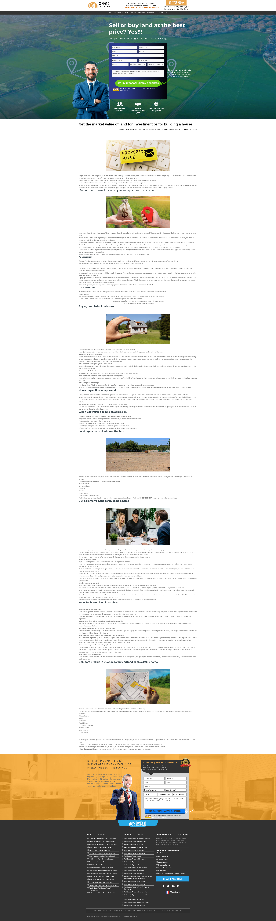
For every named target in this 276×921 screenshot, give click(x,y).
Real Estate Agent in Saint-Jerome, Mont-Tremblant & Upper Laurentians (138, 877)
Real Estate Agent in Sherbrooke (135, 841)
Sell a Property (116, 12)
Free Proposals (163, 856)
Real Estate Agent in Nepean (133, 865)
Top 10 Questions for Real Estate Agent (103, 870)
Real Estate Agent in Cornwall (134, 870)
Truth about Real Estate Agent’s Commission (100, 889)
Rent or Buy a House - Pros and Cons (101, 850)
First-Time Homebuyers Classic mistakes (103, 844)
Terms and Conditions (159, 817)
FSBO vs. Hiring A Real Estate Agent (101, 876)
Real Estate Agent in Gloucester (135, 859)
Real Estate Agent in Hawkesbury (135, 868)
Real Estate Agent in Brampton (134, 905)
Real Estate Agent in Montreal (134, 850)
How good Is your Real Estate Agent (101, 879)
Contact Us (162, 12)
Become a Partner (164, 865)
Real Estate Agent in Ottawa (133, 844)
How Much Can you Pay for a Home (101, 862)
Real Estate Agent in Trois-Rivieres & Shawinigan (136, 888)
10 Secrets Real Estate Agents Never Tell (103, 885)
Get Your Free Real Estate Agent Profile (171, 873)
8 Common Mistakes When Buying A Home (103, 893)
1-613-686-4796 (181, 6)
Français (175, 892)
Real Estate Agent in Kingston (134, 873)
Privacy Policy (130, 916)
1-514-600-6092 (181, 9)
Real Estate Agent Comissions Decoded (102, 856)
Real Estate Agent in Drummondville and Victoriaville (137, 896)
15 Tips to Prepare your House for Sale (102, 853)
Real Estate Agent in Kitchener (134, 884)
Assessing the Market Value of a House (102, 838)
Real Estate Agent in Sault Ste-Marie (136, 902)
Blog (133, 12)
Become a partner (146, 12)
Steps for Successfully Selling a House (102, 841)
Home (121, 129)
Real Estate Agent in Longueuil (134, 853)
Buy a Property (163, 862)
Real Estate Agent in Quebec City (135, 847)
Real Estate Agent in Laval (132, 856)
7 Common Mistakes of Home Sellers (101, 882)
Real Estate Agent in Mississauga (135, 881)
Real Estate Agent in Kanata (133, 862)
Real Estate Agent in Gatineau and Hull (137, 838)
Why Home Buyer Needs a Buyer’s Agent (103, 873)
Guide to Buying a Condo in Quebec (101, 859)
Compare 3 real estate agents (176, 3)
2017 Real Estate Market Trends (100, 865)
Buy (127, 12)
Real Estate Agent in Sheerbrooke (135, 892)
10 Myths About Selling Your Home (101, 868)
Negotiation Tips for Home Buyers (100, 847)
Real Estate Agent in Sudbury (134, 900)
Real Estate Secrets (133, 129)
